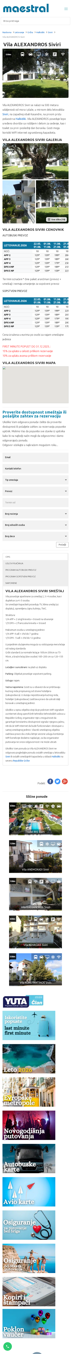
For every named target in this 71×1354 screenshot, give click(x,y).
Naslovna (6, 32)
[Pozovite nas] (7, 1346)
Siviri (50, 32)
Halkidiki (40, 32)
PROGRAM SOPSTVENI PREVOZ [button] (20, 576)
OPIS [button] (7, 557)
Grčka (30, 32)
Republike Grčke (21, 760)
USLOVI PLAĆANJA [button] (14, 563)
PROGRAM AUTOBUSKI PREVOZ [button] (20, 570)
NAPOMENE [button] (11, 583)
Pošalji (62, 544)
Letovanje (19, 32)
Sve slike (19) (58, 219)
